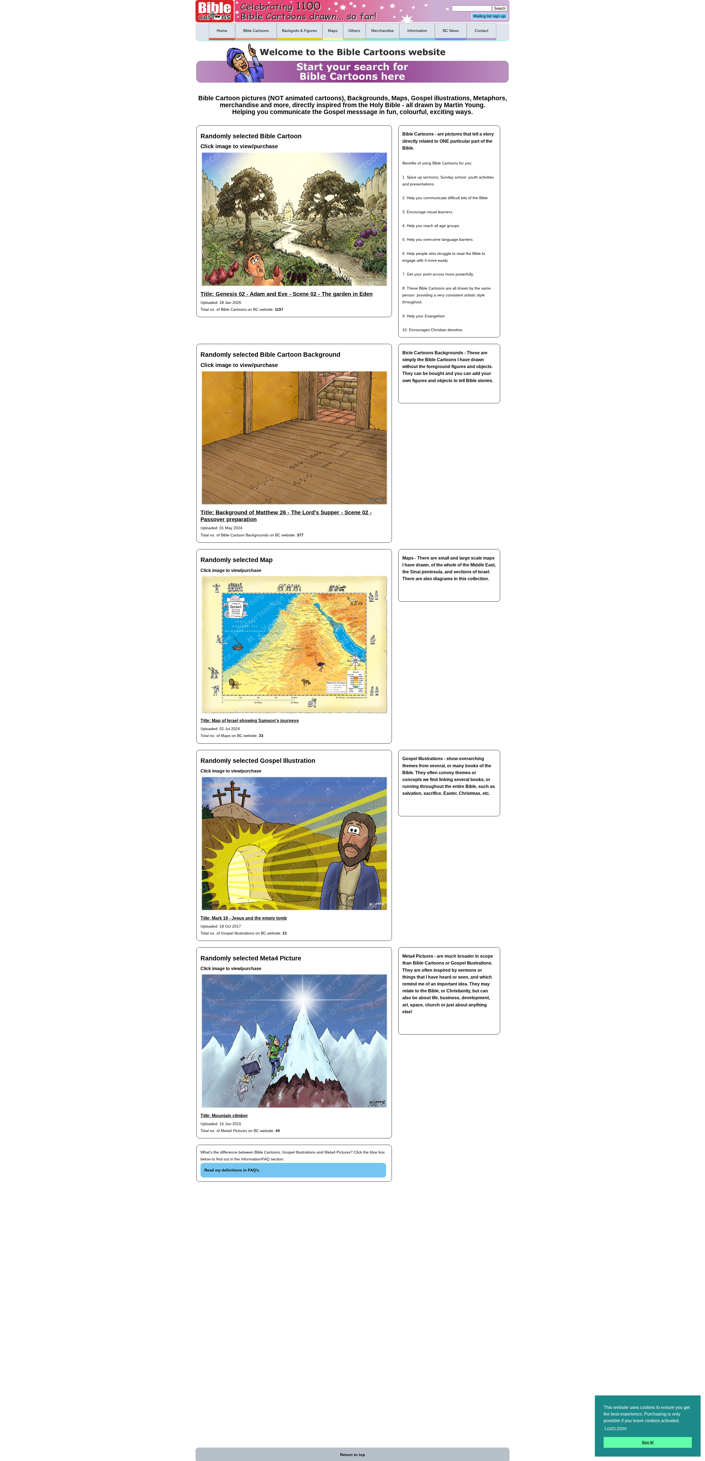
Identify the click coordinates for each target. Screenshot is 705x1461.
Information (417, 30)
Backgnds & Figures (299, 30)
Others (354, 30)
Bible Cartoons (256, 30)
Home (222, 30)
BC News (451, 30)
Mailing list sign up (489, 16)
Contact (481, 30)
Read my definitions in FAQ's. (232, 1170)
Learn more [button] (615, 1428)
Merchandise (382, 30)
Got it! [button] (648, 1442)
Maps (333, 30)
